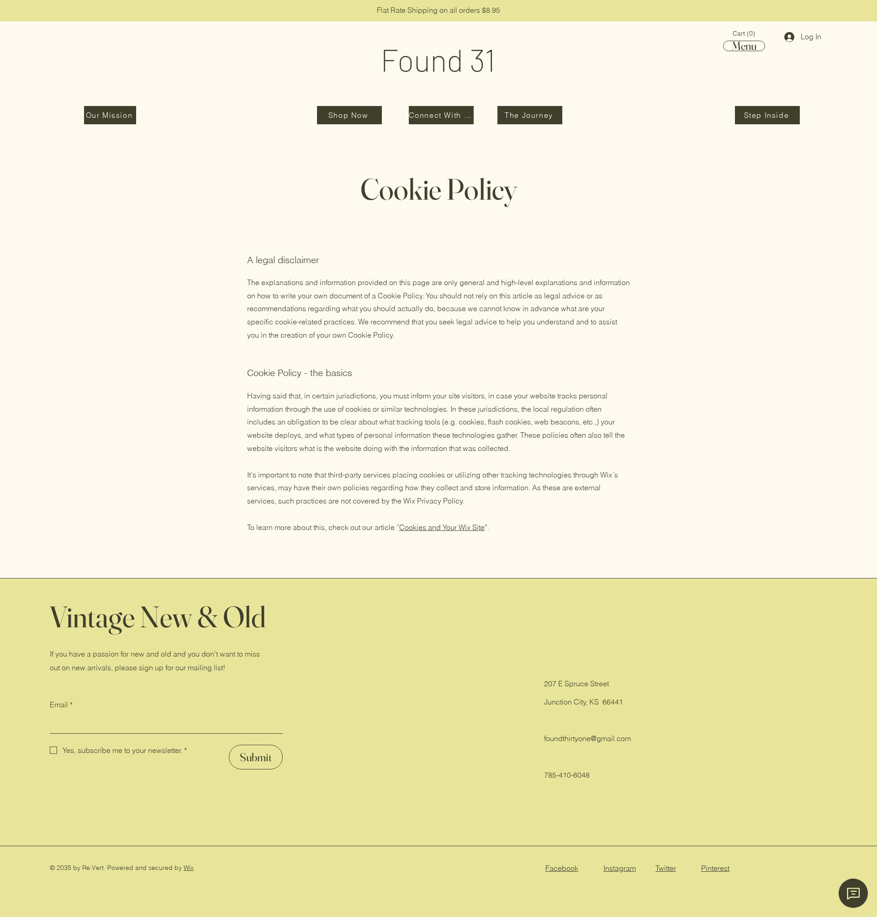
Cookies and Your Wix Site (442, 527)
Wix (189, 868)
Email (61, 704)
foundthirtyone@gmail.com (587, 738)
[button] (744, 33)
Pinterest (715, 868)
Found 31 (438, 59)
